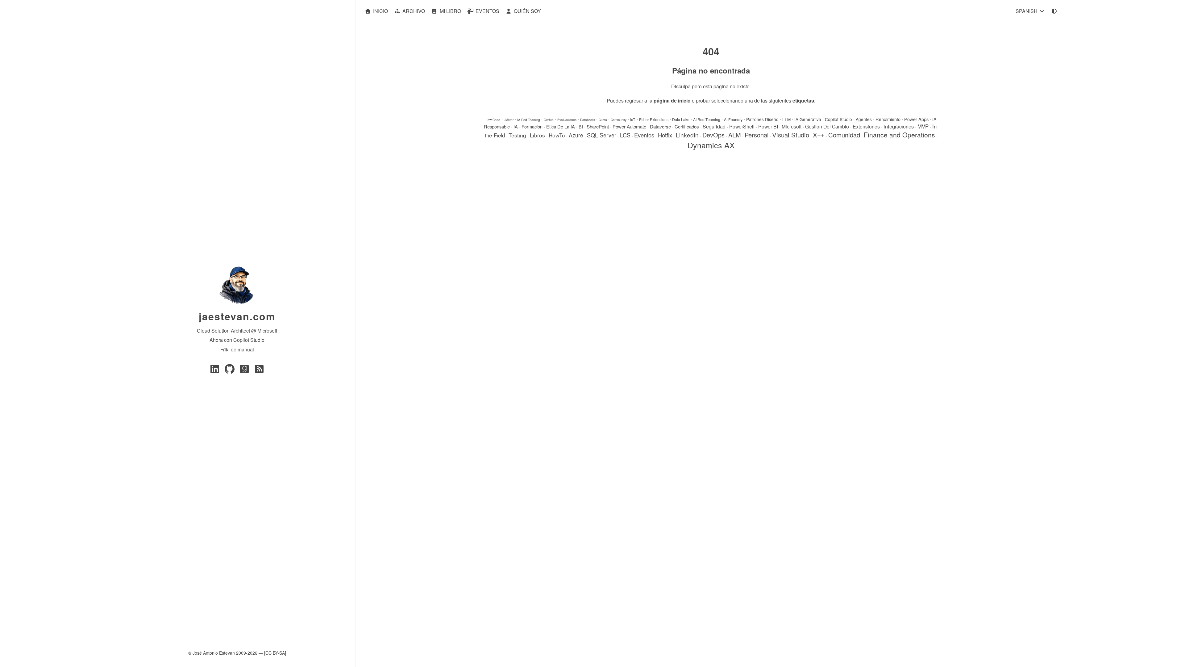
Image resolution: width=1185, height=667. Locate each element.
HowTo (557, 135)
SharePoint (598, 126)
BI (581, 126)
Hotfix (665, 135)
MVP (923, 126)
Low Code (493, 120)
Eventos (487, 11)
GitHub (549, 120)
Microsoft (791, 126)
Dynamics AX (711, 144)
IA (516, 126)
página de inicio (672, 100)
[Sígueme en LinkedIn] (215, 370)
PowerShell (742, 126)
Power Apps (916, 119)
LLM (786, 119)
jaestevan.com (237, 316)
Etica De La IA (560, 126)
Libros (537, 135)
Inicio (380, 11)
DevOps (713, 134)
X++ (819, 134)
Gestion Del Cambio (827, 126)
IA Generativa (807, 119)
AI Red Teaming (706, 119)
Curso (603, 120)
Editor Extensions (653, 119)
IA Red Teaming (528, 120)
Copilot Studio (838, 119)
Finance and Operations (899, 134)
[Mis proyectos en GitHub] (229, 370)
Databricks (587, 120)
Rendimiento (887, 119)
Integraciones (899, 126)
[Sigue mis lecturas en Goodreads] (244, 370)
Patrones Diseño (762, 119)
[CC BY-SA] (275, 653)
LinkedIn (687, 135)
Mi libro (450, 11)
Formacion (532, 126)
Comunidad (844, 134)
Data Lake (680, 119)
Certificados (687, 126)
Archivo (413, 11)
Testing (517, 135)
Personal (756, 134)
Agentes (864, 119)
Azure (576, 135)
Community (618, 120)
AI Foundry (733, 119)
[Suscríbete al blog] (259, 370)
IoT (632, 119)
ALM (734, 134)
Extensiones (866, 126)
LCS (625, 135)
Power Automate (629, 126)
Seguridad (714, 126)
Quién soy (527, 11)
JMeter (509, 120)
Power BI (768, 126)
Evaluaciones (566, 120)
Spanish (1027, 11)
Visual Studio (790, 134)
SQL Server (601, 135)
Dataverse (660, 126)
